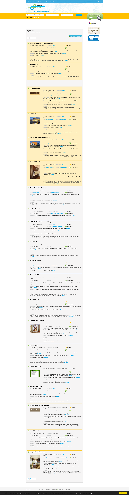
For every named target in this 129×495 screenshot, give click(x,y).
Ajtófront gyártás (54, 194)
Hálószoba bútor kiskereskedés (75, 267)
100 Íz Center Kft (43, 233)
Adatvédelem (47, 489)
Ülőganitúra (46, 270)
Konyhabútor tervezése (51, 98)
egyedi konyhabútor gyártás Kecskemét (41, 43)
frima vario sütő (34, 299)
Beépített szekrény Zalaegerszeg (64, 332)
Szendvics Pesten (53, 252)
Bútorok (51, 73)
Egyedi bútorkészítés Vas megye (42, 352)
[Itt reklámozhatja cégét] (95, 17)
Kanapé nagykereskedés (41, 267)
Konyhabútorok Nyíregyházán (52, 466)
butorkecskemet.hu (55, 47)
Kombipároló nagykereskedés (41, 437)
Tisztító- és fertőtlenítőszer (57, 375)
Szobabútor (74, 173)
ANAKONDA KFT (36, 55)
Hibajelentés (54, 489)
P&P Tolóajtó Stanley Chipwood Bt (40, 137)
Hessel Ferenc (34, 345)
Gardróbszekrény (47, 53)
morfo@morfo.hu (49, 119)
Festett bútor (45, 197)
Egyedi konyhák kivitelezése (35, 51)
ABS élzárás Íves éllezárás (54, 146)
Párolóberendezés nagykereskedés (49, 438)
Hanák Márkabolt (35, 88)
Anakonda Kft (34, 64)
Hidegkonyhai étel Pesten (39, 252)
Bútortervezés (57, 169)
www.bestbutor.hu (54, 265)
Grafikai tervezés (72, 121)
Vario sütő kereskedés (63, 306)
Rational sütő (58, 441)
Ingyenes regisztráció (96, 1)
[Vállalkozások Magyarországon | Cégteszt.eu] (35, 7)
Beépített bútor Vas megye (52, 332)
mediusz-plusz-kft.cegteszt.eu (57, 213)
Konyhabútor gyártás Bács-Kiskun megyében (70, 50)
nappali (61, 125)
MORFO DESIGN (54, 127)
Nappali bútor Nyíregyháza (74, 466)
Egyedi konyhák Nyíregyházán (63, 466)
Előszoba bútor (66, 355)
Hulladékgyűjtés (65, 375)
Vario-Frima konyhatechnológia (73, 306)
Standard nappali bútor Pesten (74, 419)
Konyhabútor (60, 101)
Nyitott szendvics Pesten (61, 252)
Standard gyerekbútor (53, 289)
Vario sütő (36, 309)
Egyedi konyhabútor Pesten (73, 416)
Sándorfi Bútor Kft (35, 162)
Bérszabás (70, 215)
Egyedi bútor (55, 73)
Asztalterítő (44, 217)
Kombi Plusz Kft (41, 312)
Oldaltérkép (68, 489)
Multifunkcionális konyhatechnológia (41, 441)
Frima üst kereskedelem (40, 306)
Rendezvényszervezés (52, 123)
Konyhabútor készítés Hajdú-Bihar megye (69, 282)
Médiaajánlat (41, 1)
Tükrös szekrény (50, 335)
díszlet (60, 152)
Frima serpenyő (45, 309)
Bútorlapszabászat (58, 145)
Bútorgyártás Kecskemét (70, 71)
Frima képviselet (36, 443)
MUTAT (54, 45)
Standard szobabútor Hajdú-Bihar (72, 289)
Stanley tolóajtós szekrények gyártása (69, 145)
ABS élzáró (73, 148)
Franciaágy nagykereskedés (63, 267)
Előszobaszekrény (73, 332)
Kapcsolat (52, 1)
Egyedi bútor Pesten (55, 416)
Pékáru (41, 230)
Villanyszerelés (58, 215)
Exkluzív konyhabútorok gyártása (47, 51)
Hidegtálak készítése (40, 248)
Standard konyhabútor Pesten (52, 419)
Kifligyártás (52, 228)
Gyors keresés (29, 17)
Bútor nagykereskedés (60, 393)
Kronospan (57, 152)
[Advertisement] (38, 24)
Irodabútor (54, 197)
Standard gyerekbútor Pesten (63, 419)
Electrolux (53, 104)
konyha (64, 125)
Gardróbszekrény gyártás (56, 282)
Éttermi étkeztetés (56, 248)
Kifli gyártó (55, 230)
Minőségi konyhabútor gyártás (73, 194)
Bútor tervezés (44, 71)
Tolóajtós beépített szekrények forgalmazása (63, 328)
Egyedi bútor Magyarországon (52, 176)
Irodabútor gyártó (77, 176)
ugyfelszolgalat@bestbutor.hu (38, 265)
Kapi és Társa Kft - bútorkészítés (39, 405)
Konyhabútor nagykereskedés (65, 169)
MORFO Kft (49, 127)
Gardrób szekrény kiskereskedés (52, 267)
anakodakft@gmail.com (37, 47)
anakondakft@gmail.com (37, 68)
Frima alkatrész (50, 443)
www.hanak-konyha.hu (61, 94)
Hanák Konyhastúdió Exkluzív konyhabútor (55, 100)
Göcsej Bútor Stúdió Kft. (37, 320)
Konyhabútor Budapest (68, 100)
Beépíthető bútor (37, 73)
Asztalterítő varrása (64, 215)
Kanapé (38, 270)
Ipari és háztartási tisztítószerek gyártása (57, 374)
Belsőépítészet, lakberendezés (55, 121)
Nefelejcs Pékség (49, 233)
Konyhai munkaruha (50, 217)
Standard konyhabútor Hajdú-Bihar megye (41, 289)
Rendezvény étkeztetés (48, 248)
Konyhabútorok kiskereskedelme (69, 97)
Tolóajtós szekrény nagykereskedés (67, 329)
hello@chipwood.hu (50, 143)
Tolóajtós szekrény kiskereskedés (54, 329)
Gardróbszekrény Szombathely (49, 333)
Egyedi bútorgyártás (73, 460)
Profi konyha (64, 441)
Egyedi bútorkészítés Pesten (55, 413)
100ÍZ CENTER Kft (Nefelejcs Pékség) (40, 222)
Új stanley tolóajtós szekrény (65, 148)
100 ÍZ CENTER (36, 233)
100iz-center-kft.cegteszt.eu (56, 226)
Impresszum (41, 489)
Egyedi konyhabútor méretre (51, 414)
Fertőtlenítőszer (55, 377)
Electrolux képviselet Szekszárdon (62, 104)
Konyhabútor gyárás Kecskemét (42, 50)
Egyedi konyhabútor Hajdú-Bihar (62, 286)
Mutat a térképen (70, 47)
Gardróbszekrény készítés (69, 352)
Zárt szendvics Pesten (71, 252)
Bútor (48, 73)
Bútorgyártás (38, 71)
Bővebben (69, 45)
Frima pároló (55, 309)
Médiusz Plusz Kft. (35, 209)
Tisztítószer (50, 377)
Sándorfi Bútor (40, 200)
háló (66, 125)
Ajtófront (40, 197)
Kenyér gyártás (63, 228)
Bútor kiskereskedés (53, 171)
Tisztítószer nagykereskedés (70, 374)
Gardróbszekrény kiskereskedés (36, 394)
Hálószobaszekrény (58, 333)
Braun (66, 335)
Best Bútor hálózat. (35, 260)
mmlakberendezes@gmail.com (49, 95)
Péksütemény (36, 230)
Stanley (48, 152)
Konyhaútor (42, 270)
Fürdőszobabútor (53, 53)
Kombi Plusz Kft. (35, 431)
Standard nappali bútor (61, 289)
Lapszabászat (46, 146)
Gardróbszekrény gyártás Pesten (67, 413)
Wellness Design (51, 125)
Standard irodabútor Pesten (59, 421)
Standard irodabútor (33, 290)
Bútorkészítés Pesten (61, 414)
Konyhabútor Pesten (63, 416)
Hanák (70, 104)
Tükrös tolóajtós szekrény (57, 335)
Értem (122, 493)
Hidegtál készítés (63, 248)
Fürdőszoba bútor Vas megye (58, 355)
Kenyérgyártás (39, 228)
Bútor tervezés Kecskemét (61, 71)
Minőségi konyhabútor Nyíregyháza (49, 468)
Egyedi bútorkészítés (52, 352)
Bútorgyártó (45, 177)
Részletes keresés (37, 17)
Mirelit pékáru (45, 230)
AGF (63, 335)
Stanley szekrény (51, 148)
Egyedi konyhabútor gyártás (63, 194)
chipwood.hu (62, 143)
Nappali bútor (59, 53)
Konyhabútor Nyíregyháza (63, 176)
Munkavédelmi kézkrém (62, 377)
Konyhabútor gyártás (47, 194)
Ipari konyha (50, 309)
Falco (53, 152)
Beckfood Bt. (33, 242)
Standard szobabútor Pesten (48, 421)
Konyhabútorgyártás (58, 97)
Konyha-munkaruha (38, 217)
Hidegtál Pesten (47, 252)
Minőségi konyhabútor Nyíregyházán (54, 173)
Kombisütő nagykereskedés (53, 437)
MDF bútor (36, 286)
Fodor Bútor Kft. (34, 275)
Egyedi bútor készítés (60, 352)
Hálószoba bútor (49, 355)
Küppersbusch (48, 200)
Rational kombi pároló (52, 441)
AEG (48, 104)
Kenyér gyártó (50, 230)
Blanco (50, 104)
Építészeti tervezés (65, 121)
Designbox (35, 200)
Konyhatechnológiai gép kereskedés (65, 437)
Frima (37, 312)
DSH (68, 335)
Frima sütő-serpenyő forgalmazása (52, 306)
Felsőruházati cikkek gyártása (49, 215)
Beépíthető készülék (53, 101)
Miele (44, 200)
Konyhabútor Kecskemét (38, 53)
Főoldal (29, 1)
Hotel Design (56, 125)
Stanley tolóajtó (57, 148)
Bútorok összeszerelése (51, 71)
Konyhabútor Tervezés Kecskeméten (55, 50)
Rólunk (34, 1)
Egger (51, 152)
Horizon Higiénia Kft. (36, 366)
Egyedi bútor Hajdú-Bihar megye (44, 286)
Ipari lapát (69, 377)
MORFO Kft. (33, 114)
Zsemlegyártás (57, 228)
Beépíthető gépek (44, 73)
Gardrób (50, 270)
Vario (34, 312)
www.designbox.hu (63, 167)
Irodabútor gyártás (39, 194)
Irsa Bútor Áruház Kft (36, 386)
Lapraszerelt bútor (40, 357)
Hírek (47, 1)
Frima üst (40, 309)
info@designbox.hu (50, 167)
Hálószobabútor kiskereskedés (70, 393)
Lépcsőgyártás (52, 460)
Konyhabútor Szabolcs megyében (39, 188)
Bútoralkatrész (70, 176)
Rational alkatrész (56, 443)
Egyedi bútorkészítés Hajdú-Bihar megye (43, 282)
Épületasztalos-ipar (39, 215)
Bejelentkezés (87, 1)
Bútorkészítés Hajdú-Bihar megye (44, 284)
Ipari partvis (73, 377)
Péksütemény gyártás (46, 228)
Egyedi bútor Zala (37, 355)
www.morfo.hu (63, 119)
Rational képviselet (43, 443)
